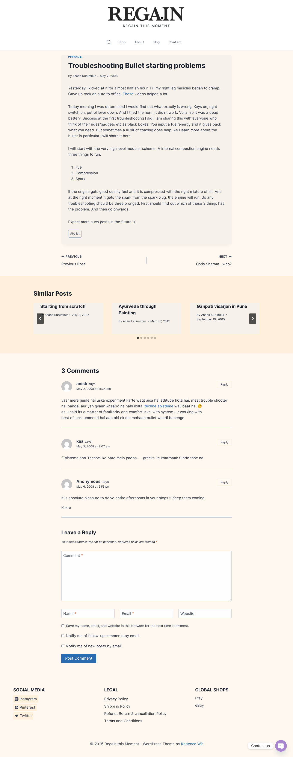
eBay (199, 705)
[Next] (252, 318)
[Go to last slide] (40, 318)
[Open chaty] (281, 746)
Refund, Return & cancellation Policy (135, 713)
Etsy (198, 698)
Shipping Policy (117, 706)
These (128, 94)
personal (75, 57)
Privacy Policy (116, 699)
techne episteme (159, 406)
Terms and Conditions (123, 721)
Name (70, 613)
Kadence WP (192, 744)
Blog (156, 42)
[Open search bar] (109, 42)
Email (128, 613)
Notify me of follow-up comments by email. (103, 636)
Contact (175, 42)
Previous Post (73, 260)
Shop (122, 42)
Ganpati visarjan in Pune (222, 306)
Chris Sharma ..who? (214, 260)
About (139, 42)
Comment (73, 555)
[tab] (138, 338)
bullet (75, 233)
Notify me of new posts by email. (94, 646)
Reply (224, 384)
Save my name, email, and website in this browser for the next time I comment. (127, 626)
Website (187, 613)
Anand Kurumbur (84, 76)
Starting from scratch (62, 306)
